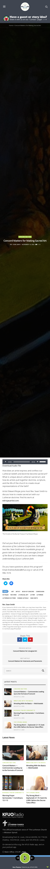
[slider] (43, 461)
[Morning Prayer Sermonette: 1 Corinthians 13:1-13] (8, 713)
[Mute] (37, 462)
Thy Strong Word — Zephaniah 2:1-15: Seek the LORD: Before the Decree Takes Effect (29, 726)
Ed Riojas (6, 595)
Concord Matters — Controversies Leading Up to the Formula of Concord (29, 692)
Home (11, 25)
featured (13, 595)
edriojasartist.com (10, 500)
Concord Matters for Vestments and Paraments (25, 661)
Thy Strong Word (20, 722)
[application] (25, 461)
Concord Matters (25, 237)
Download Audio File (11, 465)
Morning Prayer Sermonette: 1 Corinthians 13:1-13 (12, 797)
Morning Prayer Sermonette (24, 710)
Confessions (40, 591)
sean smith (34, 598)
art (12, 591)
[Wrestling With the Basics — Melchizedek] (8, 703)
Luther (32, 595)
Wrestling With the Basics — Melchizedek (28, 703)
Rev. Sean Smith (15, 244)
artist (18, 591)
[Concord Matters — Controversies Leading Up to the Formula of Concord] (8, 691)
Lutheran (40, 595)
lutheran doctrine (9, 598)
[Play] (5, 462)
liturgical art (23, 595)
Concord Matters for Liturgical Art (25, 651)
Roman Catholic (23, 598)
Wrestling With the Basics (23, 700)
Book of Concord (28, 591)
